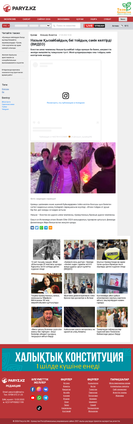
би (3, 92)
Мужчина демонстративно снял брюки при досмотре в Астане (79, 297)
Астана (66, 383)
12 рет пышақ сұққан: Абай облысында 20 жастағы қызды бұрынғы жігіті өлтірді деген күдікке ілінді (46, 265)
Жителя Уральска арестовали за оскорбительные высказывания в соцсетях (13, 59)
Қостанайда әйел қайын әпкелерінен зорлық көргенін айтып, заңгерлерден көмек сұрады (111, 299)
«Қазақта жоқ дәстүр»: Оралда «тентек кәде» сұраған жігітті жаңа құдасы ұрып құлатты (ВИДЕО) (78, 265)
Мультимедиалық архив (119, 383)
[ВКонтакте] (32, 228)
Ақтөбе (66, 393)
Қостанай (66, 411)
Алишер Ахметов (48, 35)
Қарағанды (66, 408)
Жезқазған (93, 411)
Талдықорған (93, 408)
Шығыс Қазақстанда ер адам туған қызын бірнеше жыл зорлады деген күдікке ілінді (111, 264)
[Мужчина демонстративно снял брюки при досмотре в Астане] (79, 283)
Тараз (66, 405)
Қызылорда (93, 383)
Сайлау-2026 (43, 19)
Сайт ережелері (120, 389)
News (123, 19)
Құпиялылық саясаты (119, 386)
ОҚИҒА (93, 19)
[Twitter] (37, 228)
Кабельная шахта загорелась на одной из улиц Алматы (79, 330)
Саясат (26, 19)
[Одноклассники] (50, 228)
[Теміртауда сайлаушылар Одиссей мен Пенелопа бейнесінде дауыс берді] (112, 317)
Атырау (66, 399)
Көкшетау (66, 389)
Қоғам (80, 19)
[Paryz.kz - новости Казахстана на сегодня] (19, 8)
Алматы (66, 386)
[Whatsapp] (41, 228)
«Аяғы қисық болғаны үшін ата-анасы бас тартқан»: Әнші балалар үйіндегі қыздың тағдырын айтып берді (46, 333)
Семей (93, 405)
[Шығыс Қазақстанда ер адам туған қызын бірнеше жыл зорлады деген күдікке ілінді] (112, 249)
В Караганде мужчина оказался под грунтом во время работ (12, 72)
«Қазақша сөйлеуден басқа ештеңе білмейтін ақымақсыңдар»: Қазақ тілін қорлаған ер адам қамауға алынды (13, 42)
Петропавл (93, 396)
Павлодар (93, 393)
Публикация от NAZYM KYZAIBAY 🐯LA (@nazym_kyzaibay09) (65, 137)
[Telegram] (46, 228)
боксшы (5, 89)
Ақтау (93, 386)
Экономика (63, 19)
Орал (66, 402)
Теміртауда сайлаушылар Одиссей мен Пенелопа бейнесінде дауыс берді (109, 331)
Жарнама (120, 396)
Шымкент (93, 402)
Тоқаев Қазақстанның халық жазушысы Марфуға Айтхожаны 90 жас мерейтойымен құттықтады (45, 299)
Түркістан (93, 389)
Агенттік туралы (120, 393)
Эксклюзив (10, 19)
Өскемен (93, 399)
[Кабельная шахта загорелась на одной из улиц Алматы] (79, 317)
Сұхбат (107, 19)
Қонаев (66, 396)
